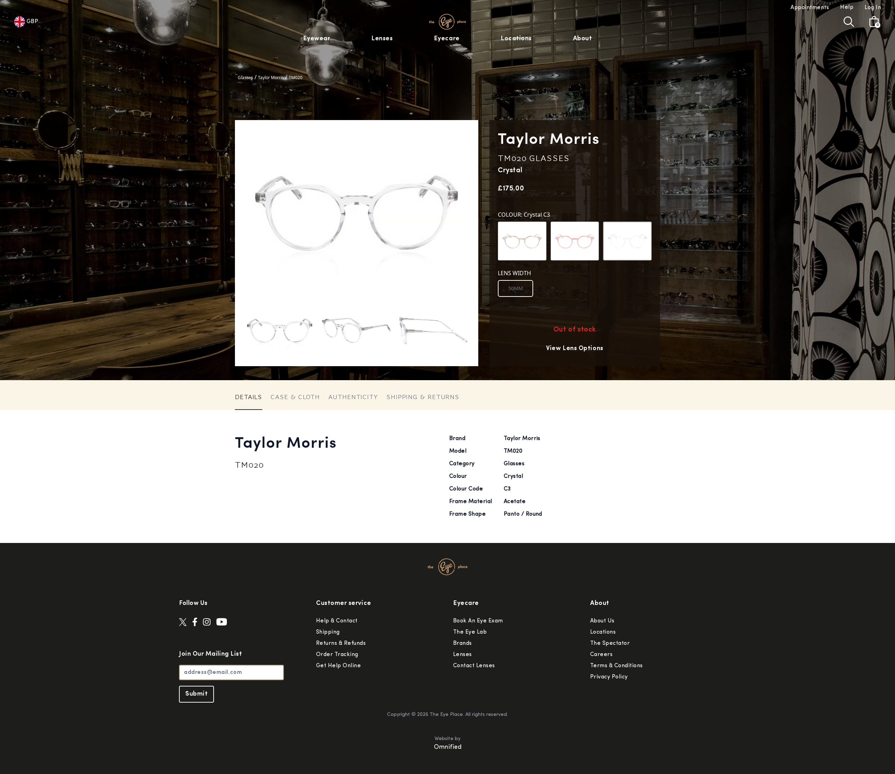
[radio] (515, 288)
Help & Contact (337, 621)
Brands (462, 643)
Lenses (382, 39)
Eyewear (316, 39)
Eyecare (447, 39)
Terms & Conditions (616, 666)
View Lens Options (574, 349)
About (582, 39)
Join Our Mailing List (210, 654)
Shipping (328, 632)
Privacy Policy (609, 677)
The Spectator (610, 643)
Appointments (809, 8)
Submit (196, 694)
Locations (516, 39)
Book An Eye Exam (478, 621)
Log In (873, 8)
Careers (601, 654)
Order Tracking (337, 654)
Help (846, 7)
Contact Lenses (474, 666)
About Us (602, 621)
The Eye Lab (470, 632)
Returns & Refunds (341, 643)
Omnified (447, 747)
